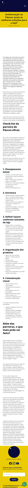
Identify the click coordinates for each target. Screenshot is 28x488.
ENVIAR (14, 479)
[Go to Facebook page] (10, 463)
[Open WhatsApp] (24, 484)
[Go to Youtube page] (17, 463)
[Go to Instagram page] (14, 463)
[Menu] (25, 6)
